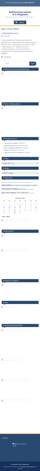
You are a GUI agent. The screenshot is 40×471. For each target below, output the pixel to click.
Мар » (8, 216)
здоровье (6, 185)
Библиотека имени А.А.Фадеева (20, 13)
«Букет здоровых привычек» (13, 148)
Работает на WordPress (11, 467)
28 (14, 212)
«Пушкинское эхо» (10, 33)
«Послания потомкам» (11, 143)
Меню (21, 22)
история (15, 185)
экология (31, 193)
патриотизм (9, 189)
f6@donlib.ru (31, 2)
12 (4, 207)
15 (20, 207)
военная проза (11, 182)
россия (5, 192)
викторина (4, 182)
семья (12, 192)
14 (14, 207)
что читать (22, 192)
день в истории (24, 182)
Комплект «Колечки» (10, 150)
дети (29, 182)
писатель (22, 189)
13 (9, 207)
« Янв (3, 216)
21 (14, 210)
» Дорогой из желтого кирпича (13, 152)
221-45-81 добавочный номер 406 (16, 2)
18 (36, 207)
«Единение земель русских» (12, 145)
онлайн (34, 185)
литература (25, 185)
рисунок (32, 189)
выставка (17, 182)
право (28, 189)
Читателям (7, 57)
